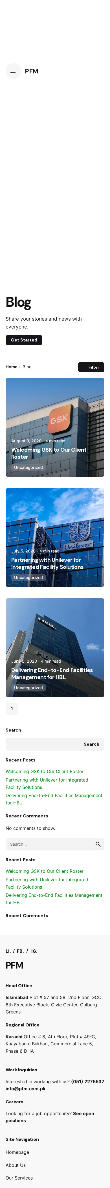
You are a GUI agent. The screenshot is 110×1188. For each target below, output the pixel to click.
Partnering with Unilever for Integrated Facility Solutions (47, 563)
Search (13, 730)
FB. (20, 951)
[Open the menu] (13, 71)
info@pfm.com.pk (25, 1088)
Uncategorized (28, 467)
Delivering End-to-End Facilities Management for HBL (52, 673)
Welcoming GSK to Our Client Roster (44, 771)
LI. (9, 951)
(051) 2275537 (87, 1081)
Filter (94, 367)
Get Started (24, 340)
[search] (98, 844)
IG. (34, 951)
